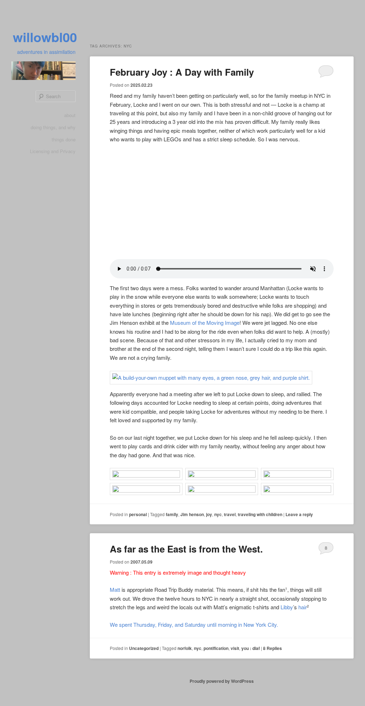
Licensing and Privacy (53, 151)
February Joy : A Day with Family (182, 72)
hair (302, 607)
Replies (272, 648)
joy (209, 514)
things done (64, 139)
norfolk (185, 648)
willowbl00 (45, 36)
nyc (218, 514)
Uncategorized (144, 648)
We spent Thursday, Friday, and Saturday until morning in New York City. (194, 624)
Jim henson (192, 514)
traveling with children (260, 514)
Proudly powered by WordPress (222, 681)
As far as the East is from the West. (186, 548)
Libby (287, 607)
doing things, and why (53, 127)
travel (230, 514)
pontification (216, 648)
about (70, 115)
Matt (115, 589)
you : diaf (250, 648)
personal (138, 514)
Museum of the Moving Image (205, 322)
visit (235, 648)
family (172, 514)
